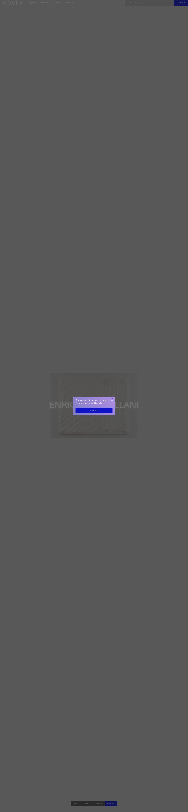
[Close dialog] (112, 399)
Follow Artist (94, 410)
